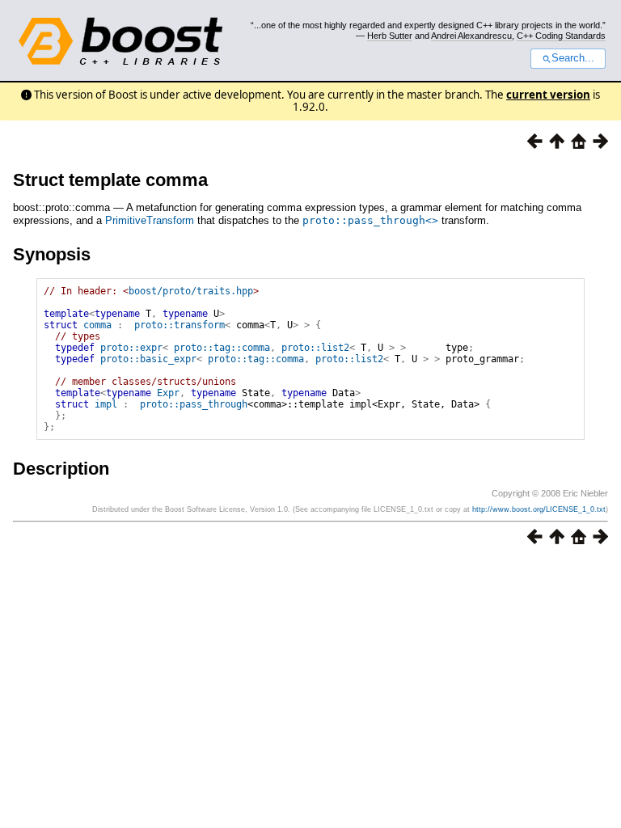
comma (97, 325)
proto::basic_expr (148, 359)
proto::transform (179, 325)
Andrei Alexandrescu (471, 35)
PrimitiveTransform (149, 220)
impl (106, 404)
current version (548, 94)
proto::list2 (315, 347)
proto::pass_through (193, 404)
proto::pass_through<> (370, 220)
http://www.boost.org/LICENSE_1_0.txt (539, 509)
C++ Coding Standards (561, 35)
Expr (168, 393)
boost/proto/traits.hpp (191, 291)
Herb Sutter (389, 35)
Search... (572, 58)
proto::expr (131, 347)
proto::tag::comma (222, 347)
